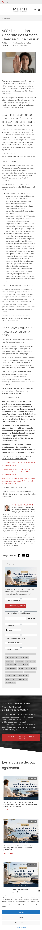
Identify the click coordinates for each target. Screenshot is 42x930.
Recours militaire (29, 672)
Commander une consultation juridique (21, 737)
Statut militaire (10, 682)
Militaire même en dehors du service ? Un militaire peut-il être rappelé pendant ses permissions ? (18, 848)
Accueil (4, 17)
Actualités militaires (19, 43)
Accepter (21, 912)
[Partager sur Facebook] (19, 556)
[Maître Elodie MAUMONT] (7, 511)
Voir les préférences (21, 923)
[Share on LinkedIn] (27, 556)
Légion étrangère (11, 664)
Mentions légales (21, 927)
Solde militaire (23, 679)
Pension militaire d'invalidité (14, 672)
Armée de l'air (10, 653)
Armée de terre (20, 653)
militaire (21, 668)
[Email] (23, 556)
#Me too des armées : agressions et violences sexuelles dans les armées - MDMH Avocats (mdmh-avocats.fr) (18, 481)
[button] (39, 891)
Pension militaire (31, 668)
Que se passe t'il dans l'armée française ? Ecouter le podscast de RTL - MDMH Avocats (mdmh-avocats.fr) (18, 472)
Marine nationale (11, 668)
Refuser (21, 917)
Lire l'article (8, 810)
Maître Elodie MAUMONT (22, 505)
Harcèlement (19, 661)
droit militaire (24, 657)
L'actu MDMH (23, 45)
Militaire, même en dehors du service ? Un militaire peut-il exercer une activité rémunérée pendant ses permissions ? (19, 591)
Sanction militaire (11, 679)
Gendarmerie (9, 661)
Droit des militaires (11, 657)
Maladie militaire (23, 664)
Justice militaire (30, 661)
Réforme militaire (11, 675)
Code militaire (31, 653)
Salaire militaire (23, 675)
